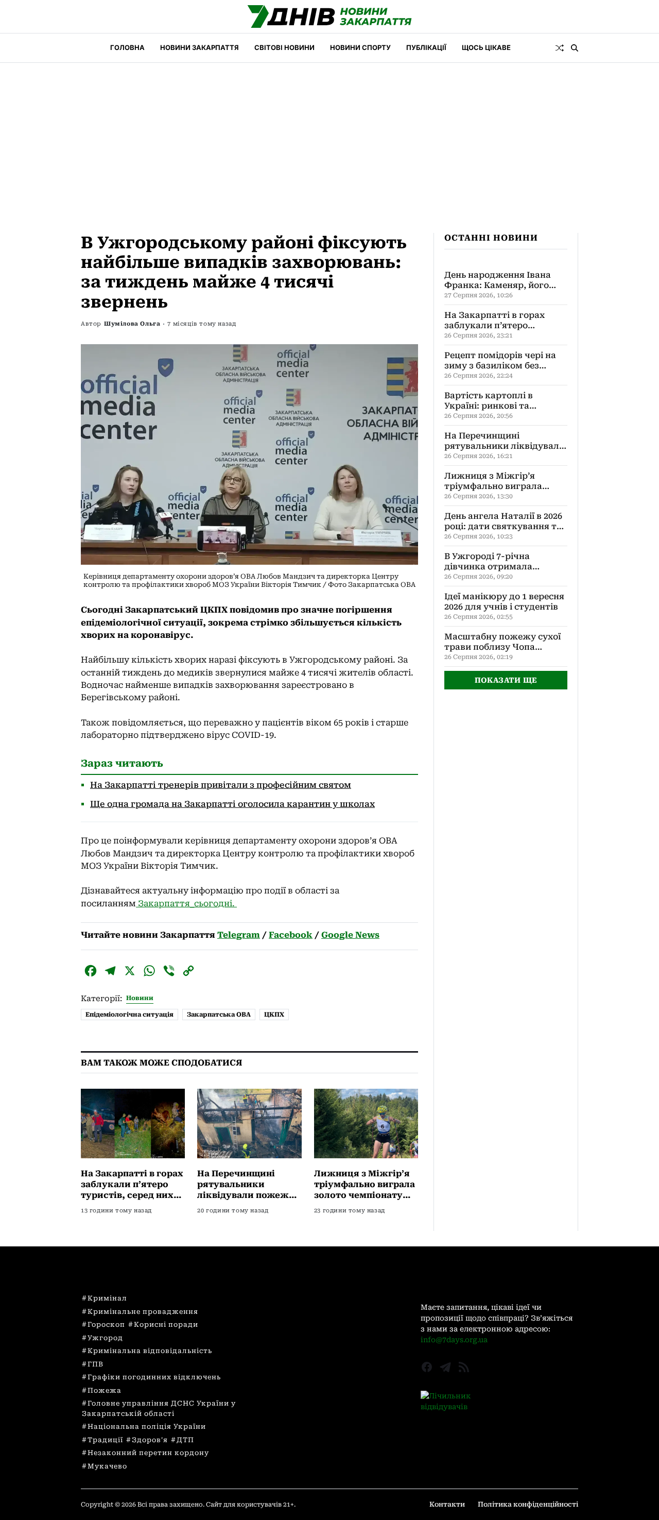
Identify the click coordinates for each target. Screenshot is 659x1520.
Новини (139, 998)
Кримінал (107, 1298)
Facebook (291, 935)
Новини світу (277, 1339)
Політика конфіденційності (528, 1504)
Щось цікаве (486, 47)
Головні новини (281, 1297)
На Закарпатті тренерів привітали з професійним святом (220, 785)
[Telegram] (110, 970)
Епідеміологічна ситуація (129, 1014)
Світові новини (284, 47)
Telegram (238, 935)
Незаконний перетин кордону (148, 1453)
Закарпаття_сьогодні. (186, 903)
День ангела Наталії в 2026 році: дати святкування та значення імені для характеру (503, 521)
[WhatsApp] (149, 970)
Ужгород (105, 1338)
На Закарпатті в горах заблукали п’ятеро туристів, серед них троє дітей (499, 320)
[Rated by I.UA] (499, 1401)
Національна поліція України (147, 1426)
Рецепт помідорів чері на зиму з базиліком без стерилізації (500, 360)
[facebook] (427, 1367)
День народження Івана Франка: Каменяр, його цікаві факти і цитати (497, 280)
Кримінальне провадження (143, 1311)
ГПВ (95, 1364)
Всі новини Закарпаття (295, 1311)
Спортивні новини (287, 1353)
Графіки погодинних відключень (154, 1377)
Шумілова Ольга (132, 323)
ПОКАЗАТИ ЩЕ (506, 680)
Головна (127, 47)
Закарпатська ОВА (219, 1014)
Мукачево (107, 1466)
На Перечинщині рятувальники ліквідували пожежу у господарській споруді (245, 1195)
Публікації (426, 47)
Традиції (105, 1440)
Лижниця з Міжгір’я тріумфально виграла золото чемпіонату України (505, 481)
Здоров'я (150, 1440)
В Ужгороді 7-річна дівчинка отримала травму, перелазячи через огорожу (503, 561)
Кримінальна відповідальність (150, 1351)
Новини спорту (360, 47)
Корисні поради (166, 1324)
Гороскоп (106, 1324)
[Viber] (169, 970)
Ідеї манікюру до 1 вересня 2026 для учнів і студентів (504, 602)
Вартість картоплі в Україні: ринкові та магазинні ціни (488, 401)
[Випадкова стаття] (560, 48)
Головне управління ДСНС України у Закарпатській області (159, 1408)
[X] (130, 970)
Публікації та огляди (291, 1325)
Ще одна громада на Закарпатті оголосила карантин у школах (232, 804)
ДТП (185, 1440)
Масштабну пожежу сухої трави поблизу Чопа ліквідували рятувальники (504, 642)
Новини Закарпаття (199, 47)
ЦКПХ (274, 1014)
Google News (350, 935)
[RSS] (464, 1367)
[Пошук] (574, 48)
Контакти (447, 1504)
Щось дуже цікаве (286, 1367)
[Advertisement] (329, 140)
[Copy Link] (188, 970)
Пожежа (105, 1390)
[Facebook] (90, 970)
